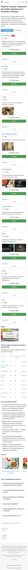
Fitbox (4, 234)
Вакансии (4, 536)
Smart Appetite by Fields (9, 134)
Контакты (4, 538)
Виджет (4, 530)
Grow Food (5, 66)
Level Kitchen (6, 35)
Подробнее (5, 59)
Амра (3, 271)
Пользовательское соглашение (14, 568)
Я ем (3, 300)
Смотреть (23, 361)
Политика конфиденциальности (14, 565)
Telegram (20, 556)
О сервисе (4, 535)
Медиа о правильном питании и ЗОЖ (11, 523)
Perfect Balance (7, 169)
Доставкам (5, 528)
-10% (13, 35)
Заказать (14, 53)
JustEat (4, 97)
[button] (2, 2)
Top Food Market (7, 206)
